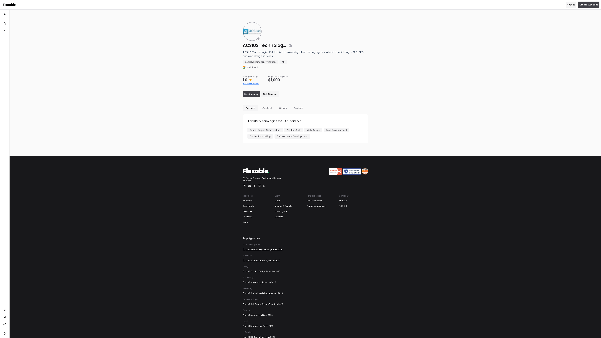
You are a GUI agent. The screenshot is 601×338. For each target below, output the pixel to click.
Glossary (279, 216)
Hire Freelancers (314, 200)
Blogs (277, 200)
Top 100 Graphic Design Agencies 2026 (261, 271)
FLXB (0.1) (343, 206)
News (245, 222)
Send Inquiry (251, 94)
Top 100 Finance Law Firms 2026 (258, 326)
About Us (343, 200)
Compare (247, 211)
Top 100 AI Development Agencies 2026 (261, 260)
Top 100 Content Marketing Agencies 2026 (263, 293)
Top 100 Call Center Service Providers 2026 (263, 304)
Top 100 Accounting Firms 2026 (258, 315)
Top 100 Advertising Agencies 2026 (259, 282)
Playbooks (248, 200)
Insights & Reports (283, 206)
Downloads (248, 206)
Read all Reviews (251, 83)
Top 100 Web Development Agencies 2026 (263, 249)
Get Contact (270, 94)
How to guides (282, 211)
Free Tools (247, 216)
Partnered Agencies (316, 206)
